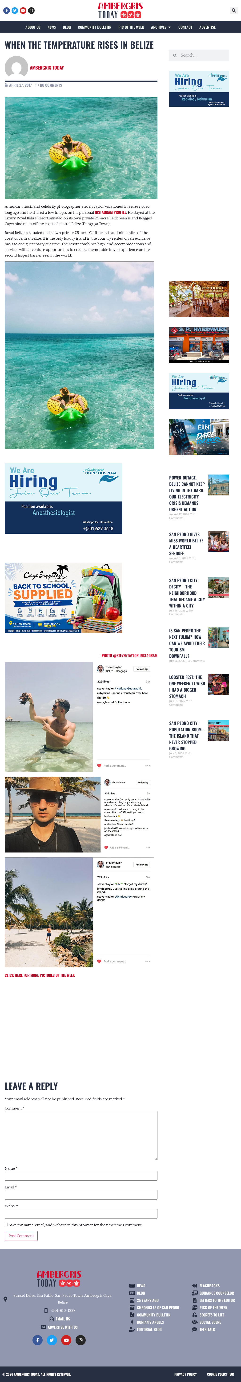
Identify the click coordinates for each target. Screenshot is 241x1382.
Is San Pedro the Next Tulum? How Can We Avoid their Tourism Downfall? (187, 643)
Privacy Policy (185, 1374)
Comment (14, 1108)
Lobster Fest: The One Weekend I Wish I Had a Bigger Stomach (187, 686)
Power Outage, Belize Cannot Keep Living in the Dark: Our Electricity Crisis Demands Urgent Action (187, 493)
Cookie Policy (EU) (220, 1374)
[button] (234, 10)
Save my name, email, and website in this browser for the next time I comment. (75, 1225)
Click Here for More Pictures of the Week (40, 975)
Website (12, 1206)
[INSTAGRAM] (31, 10)
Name (11, 1168)
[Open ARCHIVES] (169, 27)
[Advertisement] (81, 1021)
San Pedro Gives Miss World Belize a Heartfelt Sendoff (186, 543)
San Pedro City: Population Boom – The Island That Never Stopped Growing (187, 735)
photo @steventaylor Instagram (129, 655)
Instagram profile (110, 212)
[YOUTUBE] (23, 10)
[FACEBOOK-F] (6, 10)
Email (11, 1187)
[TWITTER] (15, 10)
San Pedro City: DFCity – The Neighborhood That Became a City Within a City (187, 593)
